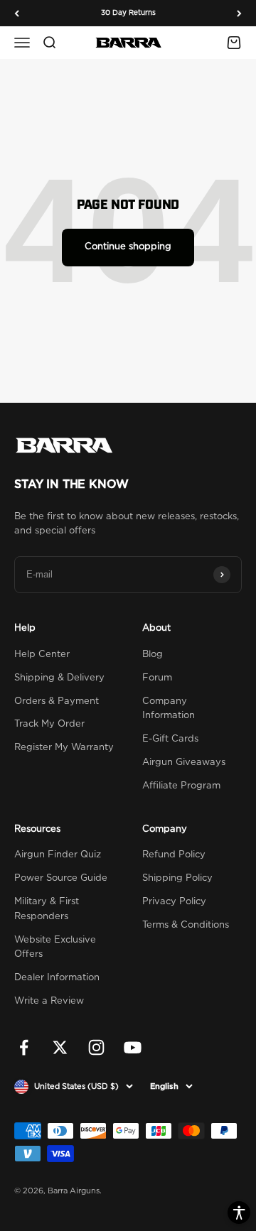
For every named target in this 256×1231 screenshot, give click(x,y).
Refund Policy (174, 854)
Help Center (42, 654)
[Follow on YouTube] (132, 1047)
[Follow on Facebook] (23, 1047)
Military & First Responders (46, 909)
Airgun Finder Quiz (57, 854)
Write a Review (49, 1001)
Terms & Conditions (185, 925)
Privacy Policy (174, 901)
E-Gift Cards (170, 739)
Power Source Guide (60, 878)
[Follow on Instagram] (96, 1047)
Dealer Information (57, 977)
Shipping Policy (177, 878)
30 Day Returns (128, 12)
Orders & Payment (56, 701)
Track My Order (49, 724)
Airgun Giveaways (183, 762)
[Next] (239, 13)
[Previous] (16, 13)
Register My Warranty (64, 747)
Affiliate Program (181, 786)
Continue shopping (128, 246)
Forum (157, 678)
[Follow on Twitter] (60, 1047)
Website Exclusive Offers (55, 948)
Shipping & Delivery (59, 678)
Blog (152, 654)
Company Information (168, 709)
